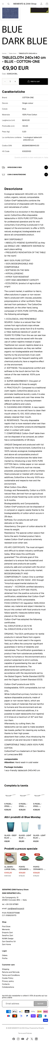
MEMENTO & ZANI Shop (20, 1028)
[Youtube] (22, 1038)
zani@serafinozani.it (16, 908)
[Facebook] (13, 1038)
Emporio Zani (7, 932)
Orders (4, 955)
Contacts (5, 984)
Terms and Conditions (11, 975)
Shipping (5, 969)
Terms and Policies (25, 1033)
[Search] (8, 4)
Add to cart (35, 81)
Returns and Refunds (10, 972)
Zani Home (6, 944)
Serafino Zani (7, 935)
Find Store (6, 926)
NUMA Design (7, 938)
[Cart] (47, 4)
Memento (6, 929)
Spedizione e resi (14, 167)
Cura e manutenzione (16, 175)
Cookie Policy (7, 978)
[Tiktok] (27, 1038)
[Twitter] (31, 1038)
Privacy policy (8, 981)
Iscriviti (40, 1003)
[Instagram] (18, 1038)
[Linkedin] (36, 1038)
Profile (4, 958)
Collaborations (8, 987)
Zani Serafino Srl (9, 941)
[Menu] (3, 4)
